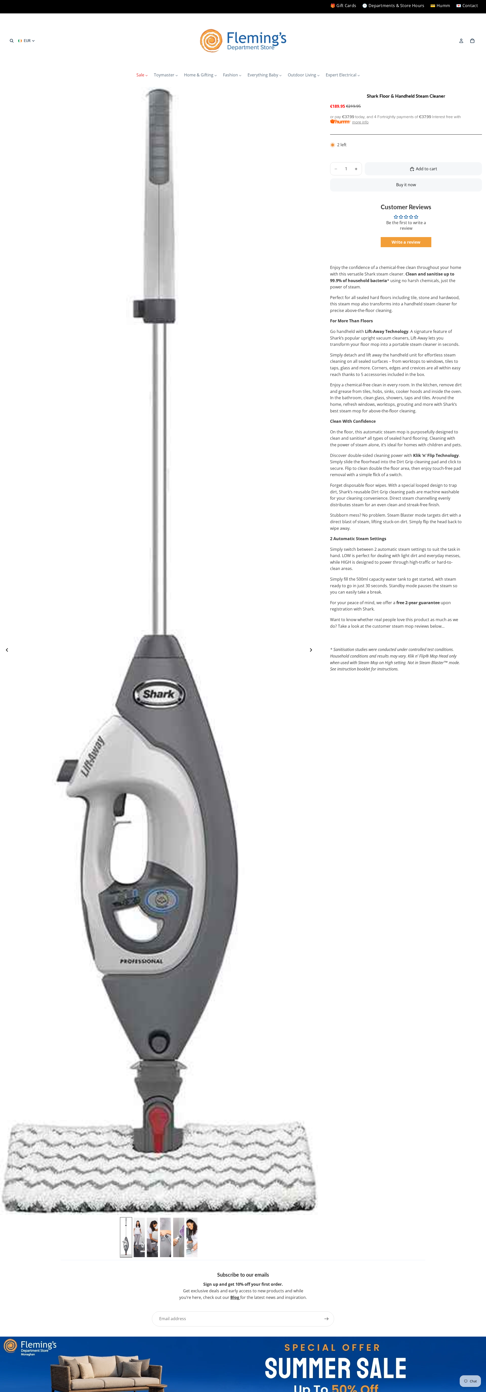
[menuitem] (142, 75)
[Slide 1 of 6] (126, 1237)
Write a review (406, 242)
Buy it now (406, 184)
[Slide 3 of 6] (152, 1237)
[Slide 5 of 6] (178, 1237)
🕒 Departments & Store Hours (393, 5)
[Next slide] (312, 651)
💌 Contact (467, 5)
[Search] (11, 40)
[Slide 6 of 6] (191, 1237)
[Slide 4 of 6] (165, 1237)
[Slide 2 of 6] (139, 1237)
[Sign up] (326, 1319)
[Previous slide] (5, 651)
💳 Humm (440, 5)
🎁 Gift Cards (343, 5)
